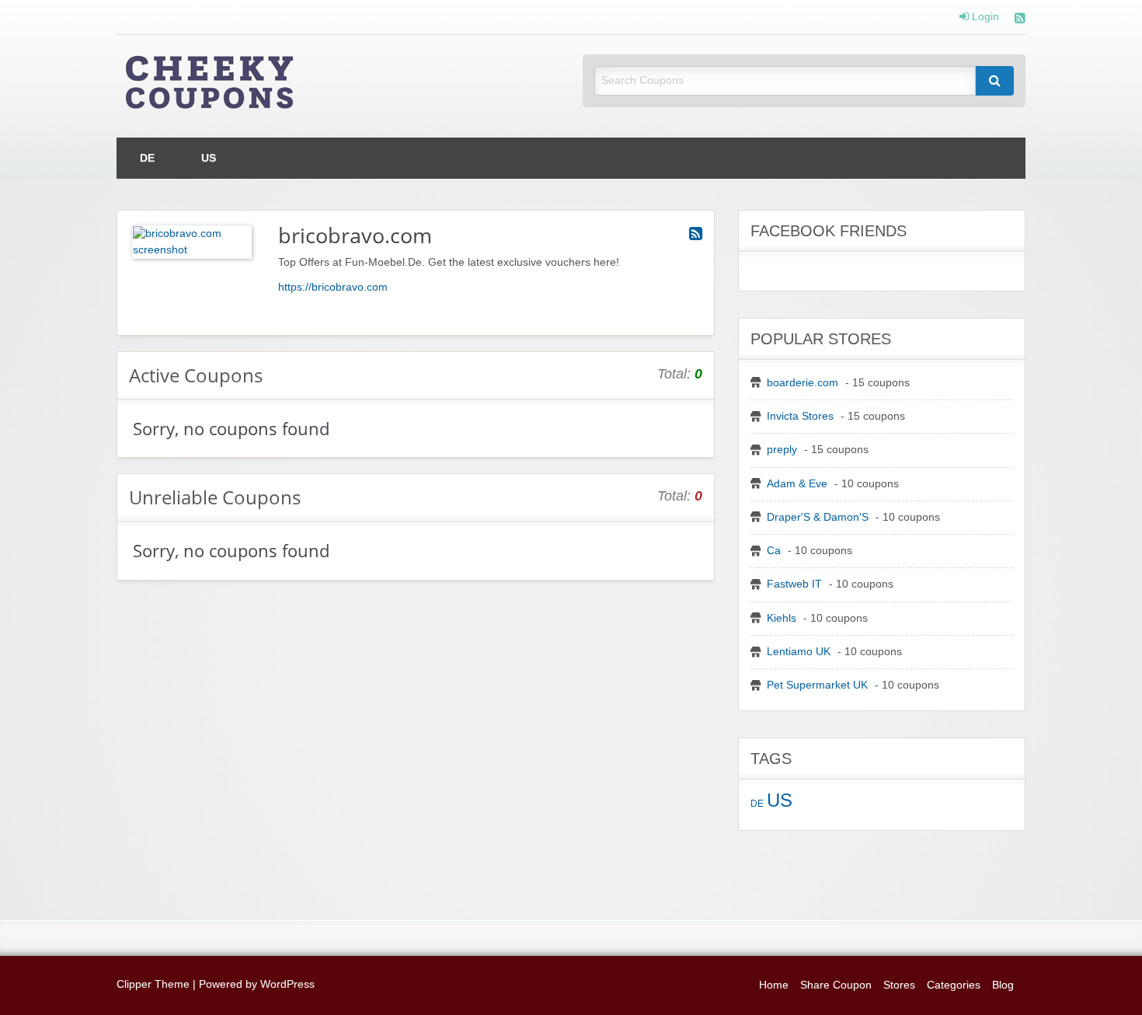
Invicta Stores (800, 416)
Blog (1003, 985)
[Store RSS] (695, 234)
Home (774, 985)
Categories (953, 985)
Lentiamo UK (798, 651)
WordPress (287, 984)
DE (147, 158)
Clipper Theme (153, 984)
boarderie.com (802, 383)
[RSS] (1020, 20)
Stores (899, 985)
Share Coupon (836, 985)
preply (782, 449)
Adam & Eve (797, 484)
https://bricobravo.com (333, 287)
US (208, 158)
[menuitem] (147, 158)
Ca (774, 550)
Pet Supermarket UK (817, 685)
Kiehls (781, 618)
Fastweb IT (794, 584)
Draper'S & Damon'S (818, 517)
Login (984, 17)
